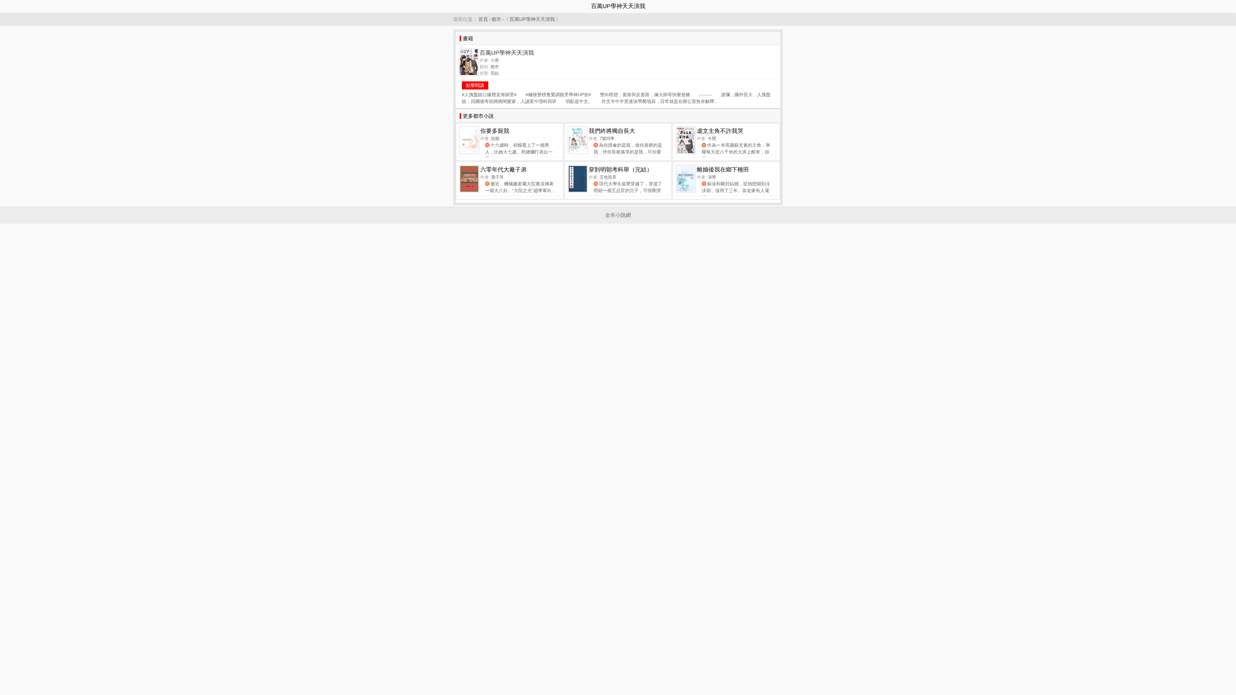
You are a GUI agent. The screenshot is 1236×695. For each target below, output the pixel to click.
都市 (496, 19)
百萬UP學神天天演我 (532, 19)
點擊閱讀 (475, 85)
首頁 (483, 19)
